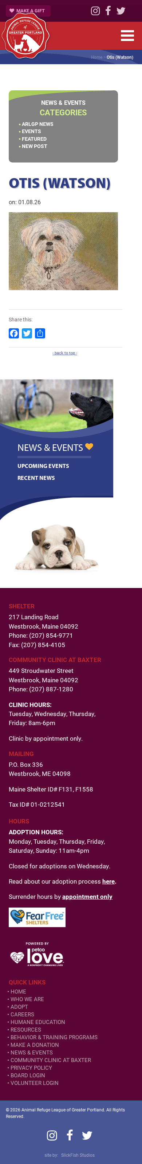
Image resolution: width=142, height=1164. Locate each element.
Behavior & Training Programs (54, 1037)
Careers (22, 1014)
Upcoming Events (43, 465)
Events (31, 131)
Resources (26, 1029)
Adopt (19, 1006)
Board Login (28, 1075)
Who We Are (27, 999)
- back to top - (64, 352)
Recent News (36, 477)
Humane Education (38, 1022)
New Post (34, 146)
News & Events (32, 1052)
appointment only (87, 896)
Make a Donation (35, 1044)
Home (96, 57)
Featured (34, 138)
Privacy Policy (31, 1067)
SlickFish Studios (78, 1155)
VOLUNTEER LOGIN (35, 1082)
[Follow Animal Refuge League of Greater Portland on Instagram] (95, 12)
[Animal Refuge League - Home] (25, 35)
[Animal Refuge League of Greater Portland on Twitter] (121, 12)
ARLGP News (38, 123)
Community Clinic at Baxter (51, 1060)
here (108, 881)
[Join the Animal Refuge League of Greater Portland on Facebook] (108, 12)
